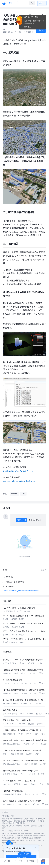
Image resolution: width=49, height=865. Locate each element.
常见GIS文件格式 (10, 710)
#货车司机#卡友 (8, 816)
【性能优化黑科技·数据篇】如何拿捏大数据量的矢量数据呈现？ (24, 690)
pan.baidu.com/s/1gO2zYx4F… (18, 471)
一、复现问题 (7, 577)
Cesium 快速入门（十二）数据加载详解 (19, 781)
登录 (41, 3)
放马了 (4, 831)
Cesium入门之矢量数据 (12, 680)
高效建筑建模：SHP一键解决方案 (17, 720)
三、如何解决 (7, 586)
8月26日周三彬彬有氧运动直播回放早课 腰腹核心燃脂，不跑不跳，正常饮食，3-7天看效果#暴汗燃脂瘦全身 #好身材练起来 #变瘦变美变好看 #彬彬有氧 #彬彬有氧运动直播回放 (23, 835)
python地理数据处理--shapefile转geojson (20, 770)
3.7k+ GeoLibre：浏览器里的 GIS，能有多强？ (22, 801)
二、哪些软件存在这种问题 (13, 582)
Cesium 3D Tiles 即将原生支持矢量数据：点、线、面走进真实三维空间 (24, 700)
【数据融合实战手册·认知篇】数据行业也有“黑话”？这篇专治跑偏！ (24, 670)
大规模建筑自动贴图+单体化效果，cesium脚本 (22, 750)
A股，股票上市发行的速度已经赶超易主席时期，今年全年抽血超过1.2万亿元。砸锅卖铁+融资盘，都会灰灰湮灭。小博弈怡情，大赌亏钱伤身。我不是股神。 (23, 821)
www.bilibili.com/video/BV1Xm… (19, 481)
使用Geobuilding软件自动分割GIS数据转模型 (22, 590)
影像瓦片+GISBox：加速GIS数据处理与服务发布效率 (24, 660)
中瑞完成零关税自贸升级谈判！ (19, 831)
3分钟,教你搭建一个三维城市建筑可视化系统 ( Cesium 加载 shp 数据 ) (22, 730)
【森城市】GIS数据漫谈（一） (15, 791)
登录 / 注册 (21, 520)
